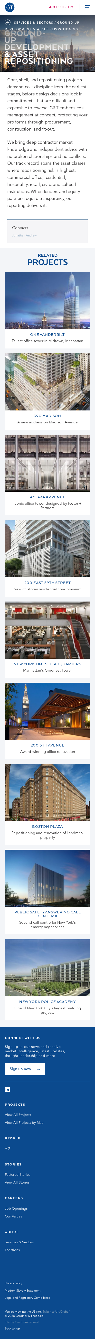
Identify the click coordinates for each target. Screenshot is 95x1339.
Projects (15, 1104)
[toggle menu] (87, 7)
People (12, 1138)
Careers (14, 1198)
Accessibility (61, 7)
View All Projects (18, 1115)
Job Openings (16, 1208)
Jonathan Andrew (24, 235)
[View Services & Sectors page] (9, 22)
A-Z (7, 1149)
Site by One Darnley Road (22, 1322)
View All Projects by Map (24, 1122)
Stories (13, 1164)
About (12, 1232)
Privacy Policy (13, 1283)
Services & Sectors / (35, 22)
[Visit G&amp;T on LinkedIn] (7, 1089)
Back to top (12, 1328)
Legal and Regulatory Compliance (27, 1298)
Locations (12, 1250)
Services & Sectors (19, 1242)
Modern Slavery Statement (22, 1290)
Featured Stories (17, 1174)
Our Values (13, 1216)
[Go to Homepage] (10, 7)
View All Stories (17, 1182)
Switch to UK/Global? (56, 1311)
